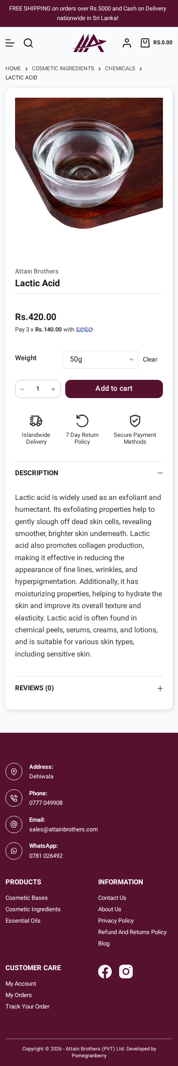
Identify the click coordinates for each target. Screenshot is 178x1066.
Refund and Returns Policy (132, 932)
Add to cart (113, 388)
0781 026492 (46, 855)
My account (20, 983)
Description (36, 473)
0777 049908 (46, 802)
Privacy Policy (116, 921)
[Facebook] (105, 971)
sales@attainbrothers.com (63, 829)
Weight (26, 358)
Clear (150, 359)
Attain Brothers (36, 271)
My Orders (18, 995)
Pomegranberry (89, 1056)
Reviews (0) (34, 688)
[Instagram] (126, 971)
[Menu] (10, 42)
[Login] (126, 42)
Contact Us (112, 898)
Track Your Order (27, 1006)
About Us (109, 909)
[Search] (28, 42)
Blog (104, 943)
